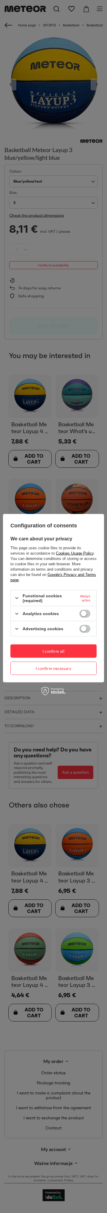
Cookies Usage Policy (75, 553)
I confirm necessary (53, 668)
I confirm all (53, 650)
